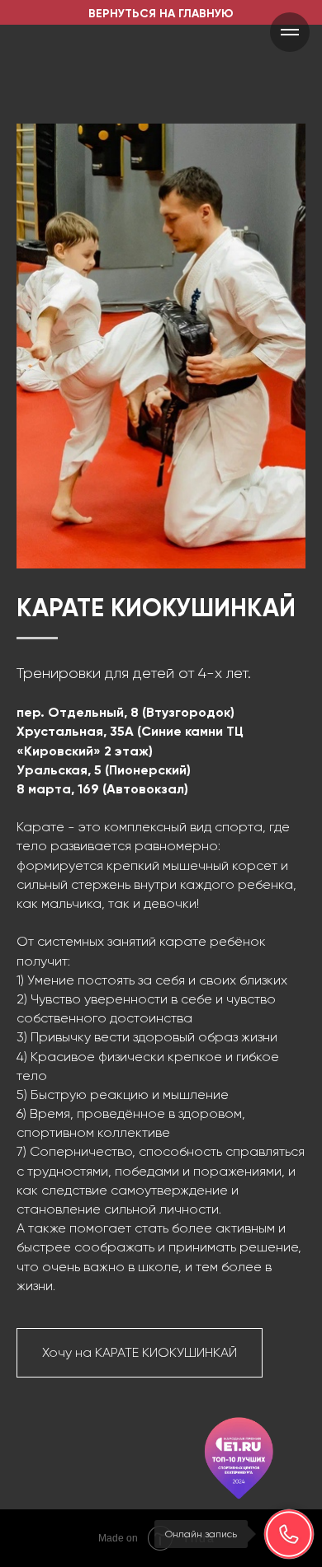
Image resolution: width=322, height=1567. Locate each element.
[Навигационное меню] (290, 32)
